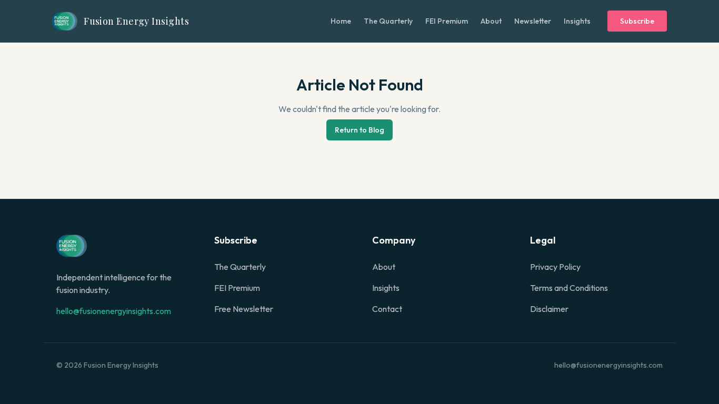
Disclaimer (549, 309)
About (491, 21)
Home (341, 21)
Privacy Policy (555, 266)
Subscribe (637, 21)
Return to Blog (359, 130)
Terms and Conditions (569, 287)
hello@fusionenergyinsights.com (113, 311)
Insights (577, 21)
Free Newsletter (243, 309)
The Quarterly (388, 21)
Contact (387, 309)
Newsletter (532, 21)
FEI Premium (446, 21)
